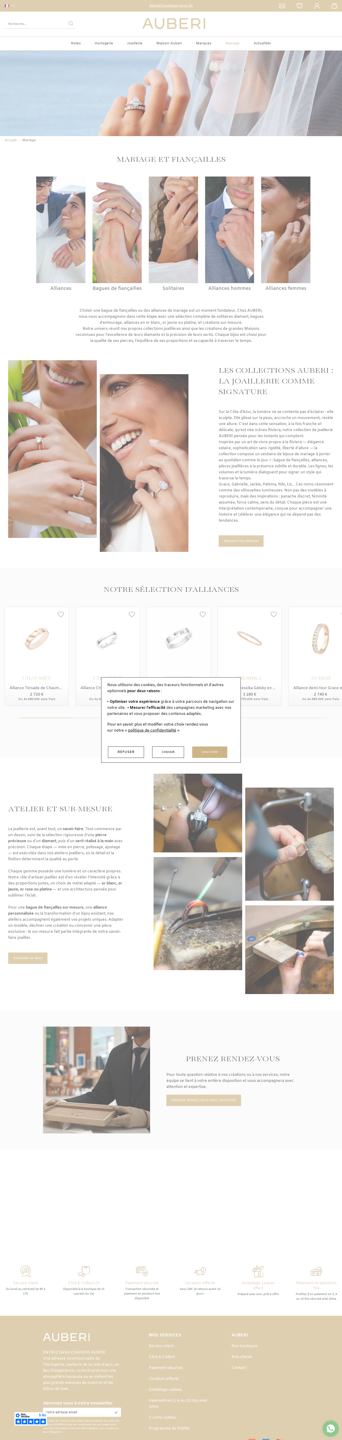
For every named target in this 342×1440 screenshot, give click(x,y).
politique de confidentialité (152, 730)
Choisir (168, 752)
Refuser (125, 752)
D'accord (210, 752)
